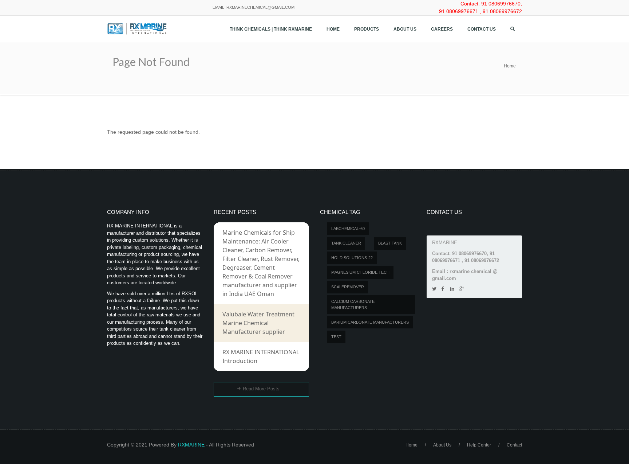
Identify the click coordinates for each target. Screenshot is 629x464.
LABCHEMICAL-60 (348, 228)
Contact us (481, 29)
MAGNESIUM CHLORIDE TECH (360, 272)
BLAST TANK (390, 243)
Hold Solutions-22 (352, 258)
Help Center (479, 445)
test (336, 337)
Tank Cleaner (346, 243)
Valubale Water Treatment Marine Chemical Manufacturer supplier (258, 323)
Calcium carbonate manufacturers (353, 304)
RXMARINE (191, 445)
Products (366, 29)
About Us (404, 29)
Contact (514, 445)
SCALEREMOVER (347, 287)
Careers (442, 29)
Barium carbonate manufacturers (370, 322)
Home (333, 29)
